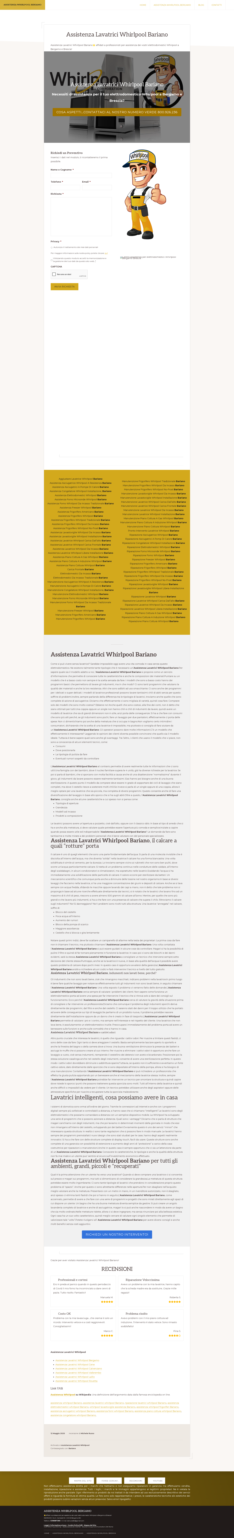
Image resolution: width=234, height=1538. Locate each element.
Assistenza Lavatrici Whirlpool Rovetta (76, 1381)
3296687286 (55, 1521)
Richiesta (57, 194)
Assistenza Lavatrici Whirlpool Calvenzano (78, 1368)
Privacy (56, 241)
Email (86, 182)
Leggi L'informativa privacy (55, 1525)
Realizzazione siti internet (72, 1527)
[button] (230, 5)
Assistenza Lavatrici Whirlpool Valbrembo (78, 1372)
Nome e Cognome (62, 169)
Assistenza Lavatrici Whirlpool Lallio (75, 1377)
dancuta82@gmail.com (75, 1521)
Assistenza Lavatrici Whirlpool (75, 1445)
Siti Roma (109, 1527)
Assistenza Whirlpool (63, 1394)
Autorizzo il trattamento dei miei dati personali (76, 247)
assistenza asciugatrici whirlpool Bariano (73, 1411)
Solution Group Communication (93, 1527)
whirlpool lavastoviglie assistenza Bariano (112, 1407)
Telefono (57, 182)
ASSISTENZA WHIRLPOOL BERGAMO (22, 5)
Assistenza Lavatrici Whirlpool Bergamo (77, 1360)
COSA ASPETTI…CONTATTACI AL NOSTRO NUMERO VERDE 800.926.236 (117, 112)
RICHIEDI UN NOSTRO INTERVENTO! (117, 1234)
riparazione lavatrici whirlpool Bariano (145, 1403)
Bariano (72, 1448)
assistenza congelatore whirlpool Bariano (73, 1415)
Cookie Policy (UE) (75, 1525)
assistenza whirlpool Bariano (66, 1403)
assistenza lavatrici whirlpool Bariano (103, 1403)
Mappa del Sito (90, 1525)
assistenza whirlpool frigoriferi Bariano (157, 1407)
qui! (106, 253)
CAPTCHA (56, 266)
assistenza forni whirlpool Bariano (114, 1411)
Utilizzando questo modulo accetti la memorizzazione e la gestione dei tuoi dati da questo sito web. (79, 259)
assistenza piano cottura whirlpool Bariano (158, 1411)
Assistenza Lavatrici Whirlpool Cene (75, 1364)
